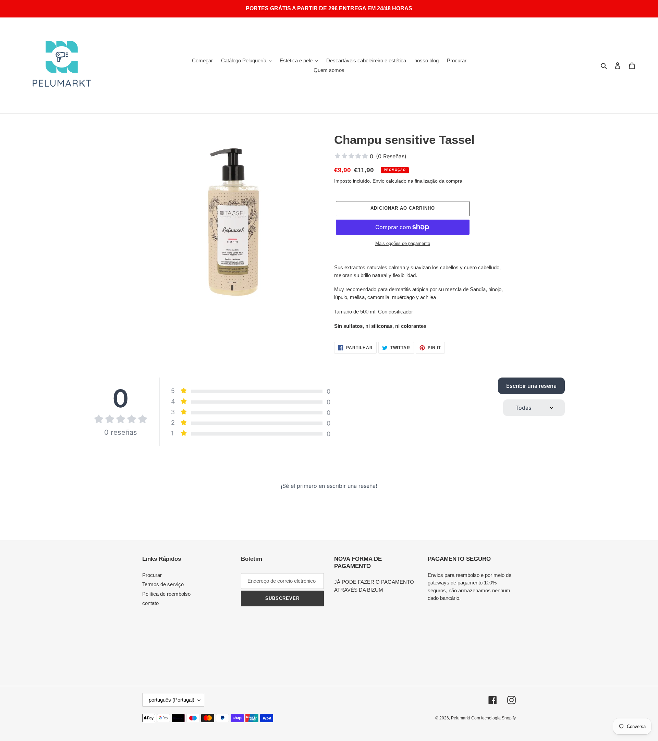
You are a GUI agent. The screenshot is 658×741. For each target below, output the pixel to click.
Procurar (152, 575)
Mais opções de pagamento (402, 243)
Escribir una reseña (531, 385)
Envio (379, 181)
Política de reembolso (166, 594)
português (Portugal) (171, 700)
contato (150, 603)
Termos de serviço (163, 584)
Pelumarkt (460, 718)
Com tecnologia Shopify (493, 718)
